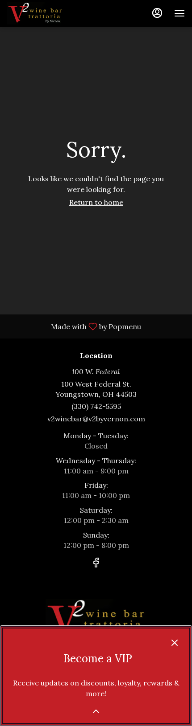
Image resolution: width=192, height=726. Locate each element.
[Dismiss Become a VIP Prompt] (174, 642)
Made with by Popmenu (74, 326)
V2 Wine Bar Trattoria (96, 619)
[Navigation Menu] (179, 13)
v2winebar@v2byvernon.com (96, 418)
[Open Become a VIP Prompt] (96, 711)
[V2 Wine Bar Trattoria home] (47, 13)
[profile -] (157, 13)
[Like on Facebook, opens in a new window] (96, 564)
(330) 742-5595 (96, 406)
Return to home (96, 202)
